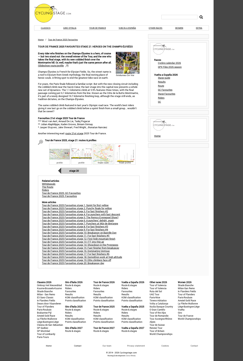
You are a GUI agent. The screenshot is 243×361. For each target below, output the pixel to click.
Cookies (165, 345)
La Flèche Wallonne (47, 318)
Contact (194, 345)
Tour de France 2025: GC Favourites (61, 193)
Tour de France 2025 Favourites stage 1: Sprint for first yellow (75, 205)
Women (179, 27)
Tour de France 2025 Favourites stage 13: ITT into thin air (73, 241)
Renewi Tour (156, 327)
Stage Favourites (166, 93)
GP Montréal (43, 330)
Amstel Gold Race (46, 315)
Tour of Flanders (45, 306)
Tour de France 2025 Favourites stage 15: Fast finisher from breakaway (80, 248)
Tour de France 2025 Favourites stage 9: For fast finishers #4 (75, 229)
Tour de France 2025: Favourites (59, 196)
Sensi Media (131, 355)
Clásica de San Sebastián (50, 324)
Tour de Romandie (159, 315)
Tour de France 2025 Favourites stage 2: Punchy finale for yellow (77, 208)
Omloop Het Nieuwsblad (49, 285)
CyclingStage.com (55, 13)
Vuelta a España (127, 27)
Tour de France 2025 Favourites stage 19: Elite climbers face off (76, 260)
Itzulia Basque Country (161, 306)
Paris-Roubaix (44, 309)
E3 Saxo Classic (45, 297)
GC (159, 101)
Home (41, 39)
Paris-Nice (155, 297)
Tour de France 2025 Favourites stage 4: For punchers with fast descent (81, 214)
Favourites (70, 291)
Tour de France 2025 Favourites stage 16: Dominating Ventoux (76, 251)
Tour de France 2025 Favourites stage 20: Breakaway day (73, 263)
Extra (199, 27)
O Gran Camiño (157, 309)
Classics (45, 27)
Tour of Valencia (158, 285)
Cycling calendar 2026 (169, 62)
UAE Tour (154, 294)
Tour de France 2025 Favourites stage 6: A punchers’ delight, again (78, 220)
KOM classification (74, 297)
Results (162, 81)
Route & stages (72, 285)
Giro (180, 312)
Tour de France (97, 27)
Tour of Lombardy (46, 333)
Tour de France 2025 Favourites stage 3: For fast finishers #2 (75, 211)
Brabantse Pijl (44, 312)
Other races (155, 27)
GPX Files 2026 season (170, 66)
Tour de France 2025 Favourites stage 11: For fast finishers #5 (75, 235)
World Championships (161, 333)
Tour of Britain (157, 330)
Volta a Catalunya (159, 303)
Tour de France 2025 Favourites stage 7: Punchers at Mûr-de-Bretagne (80, 223)
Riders (161, 97)
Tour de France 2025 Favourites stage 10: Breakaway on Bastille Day (79, 232)
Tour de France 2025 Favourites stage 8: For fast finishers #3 (75, 226)
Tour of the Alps (158, 312)
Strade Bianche (45, 291)
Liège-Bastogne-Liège (48, 321)
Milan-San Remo (186, 288)
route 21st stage (74, 133)
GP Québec (42, 327)
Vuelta (181, 309)
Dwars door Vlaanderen (49, 303)
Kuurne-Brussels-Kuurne (49, 288)
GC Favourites (165, 89)
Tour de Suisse (157, 324)
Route (161, 85)
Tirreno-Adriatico (158, 300)
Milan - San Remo (46, 294)
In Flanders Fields (46, 300)
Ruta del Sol (156, 291)
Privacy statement (136, 345)
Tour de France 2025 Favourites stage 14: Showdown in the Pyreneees (80, 245)
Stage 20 (74, 170)
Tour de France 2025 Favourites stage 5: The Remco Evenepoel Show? (80, 217)
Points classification (75, 300)
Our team (107, 345)
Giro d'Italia (69, 27)
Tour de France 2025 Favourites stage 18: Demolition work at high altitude (82, 257)
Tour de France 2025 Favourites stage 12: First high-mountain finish (78, 238)
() (53, 65)
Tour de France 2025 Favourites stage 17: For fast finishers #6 (75, 254)
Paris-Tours (43, 337)
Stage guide (164, 77)
